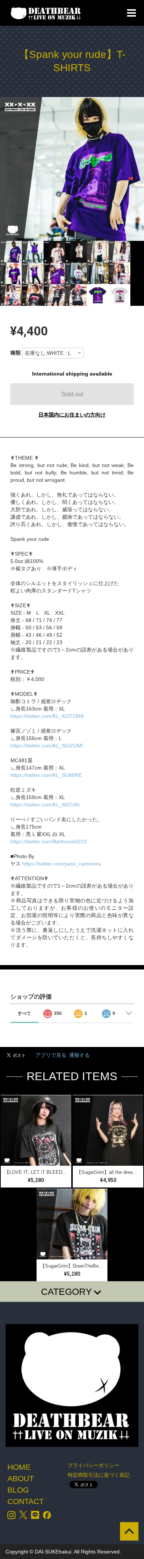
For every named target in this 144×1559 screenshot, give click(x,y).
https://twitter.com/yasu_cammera (61, 864)
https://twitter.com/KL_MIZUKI (45, 805)
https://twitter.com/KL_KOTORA (47, 716)
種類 (15, 353)
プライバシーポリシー (93, 1465)
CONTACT (25, 1501)
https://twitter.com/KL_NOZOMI (46, 746)
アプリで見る (50, 1055)
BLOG (18, 1490)
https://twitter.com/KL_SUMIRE (46, 775)
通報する (79, 1055)
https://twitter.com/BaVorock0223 (48, 841)
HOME (19, 1467)
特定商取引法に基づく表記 (99, 1475)
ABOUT (20, 1478)
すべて (24, 1013)
